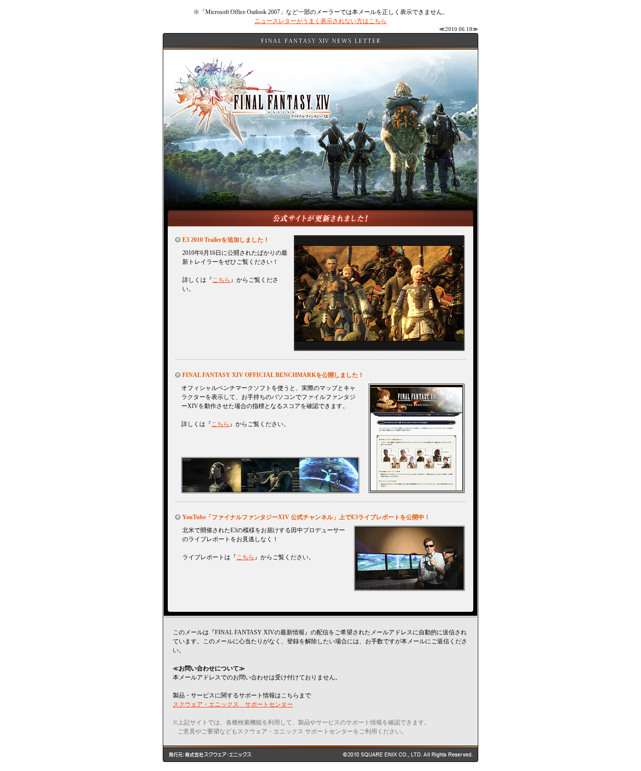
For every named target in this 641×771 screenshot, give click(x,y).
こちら (221, 279)
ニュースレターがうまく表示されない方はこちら (320, 21)
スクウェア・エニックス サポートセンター (233, 704)
